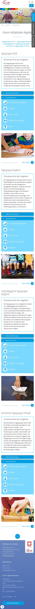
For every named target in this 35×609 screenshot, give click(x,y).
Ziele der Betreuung (11, 93)
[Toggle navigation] (31, 5)
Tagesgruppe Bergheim (24, 41)
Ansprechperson (10, 97)
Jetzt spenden (7, 597)
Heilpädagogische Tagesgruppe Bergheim (16, 44)
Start (2, 25)
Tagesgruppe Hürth (8, 41)
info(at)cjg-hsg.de (8, 556)
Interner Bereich (13, 603)
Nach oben (26, 162)
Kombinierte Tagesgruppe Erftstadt (17, 46)
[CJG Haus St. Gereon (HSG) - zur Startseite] (5, 3)
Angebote (8, 25)
